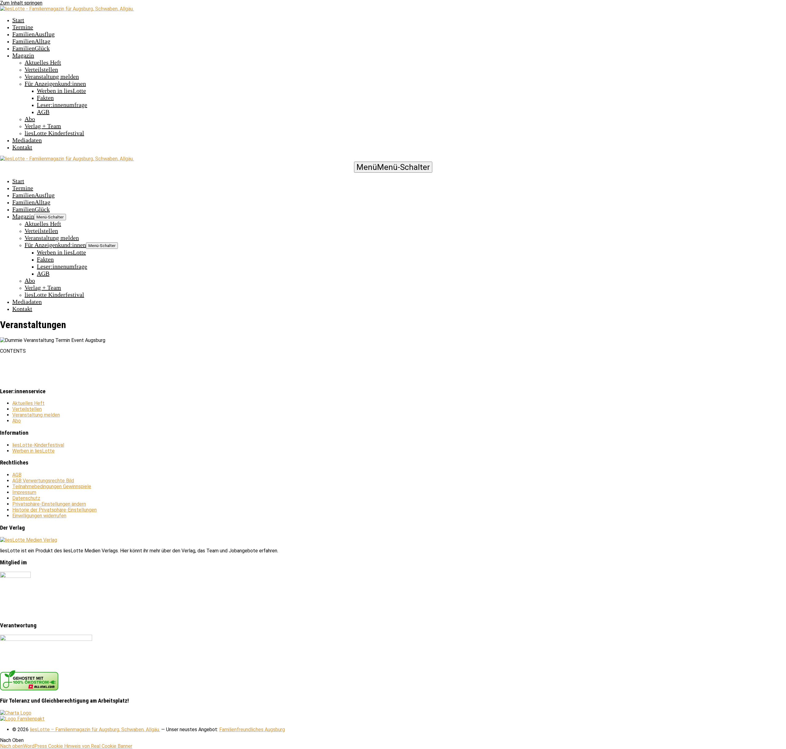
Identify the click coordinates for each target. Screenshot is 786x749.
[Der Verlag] (28, 540)
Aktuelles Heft (43, 62)
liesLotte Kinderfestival (54, 133)
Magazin (23, 55)
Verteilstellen (41, 69)
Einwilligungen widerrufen (39, 516)
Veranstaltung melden (52, 76)
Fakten (45, 97)
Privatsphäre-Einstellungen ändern (49, 504)
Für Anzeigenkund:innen (55, 83)
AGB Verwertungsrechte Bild (43, 481)
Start (18, 20)
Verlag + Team (43, 126)
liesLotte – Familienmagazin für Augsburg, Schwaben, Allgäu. (95, 729)
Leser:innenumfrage (62, 104)
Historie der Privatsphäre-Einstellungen (54, 510)
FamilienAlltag (31, 41)
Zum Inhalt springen (21, 3)
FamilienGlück (31, 48)
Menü (393, 167)
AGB (43, 111)
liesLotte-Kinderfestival (38, 445)
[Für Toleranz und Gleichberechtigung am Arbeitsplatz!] (15, 713)
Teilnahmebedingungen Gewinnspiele (51, 486)
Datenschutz (26, 498)
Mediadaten (27, 140)
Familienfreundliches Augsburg (252, 729)
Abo (30, 119)
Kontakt (22, 147)
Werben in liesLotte (61, 90)
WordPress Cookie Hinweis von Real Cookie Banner (77, 746)
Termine (22, 27)
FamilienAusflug (33, 34)
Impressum (24, 492)
